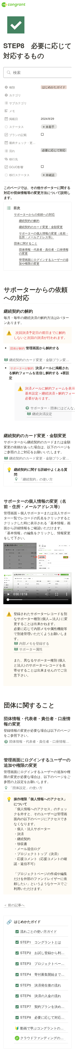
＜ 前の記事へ (14, 905)
